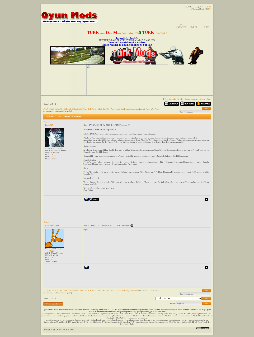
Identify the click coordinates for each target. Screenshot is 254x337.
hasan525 (49, 125)
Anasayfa (181, 27)
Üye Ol (193, 27)
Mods (95, 33)
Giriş (206, 27)
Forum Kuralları (191, 99)
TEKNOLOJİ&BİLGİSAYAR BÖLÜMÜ (80, 109)
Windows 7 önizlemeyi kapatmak (124, 109)
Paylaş (46, 122)
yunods (113, 33)
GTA (144, 33)
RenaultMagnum (52, 225)
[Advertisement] (107, 211)
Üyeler (180, 99)
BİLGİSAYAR (103, 109)
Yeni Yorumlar (170, 99)
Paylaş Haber (127, 33)
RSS (209, 9)
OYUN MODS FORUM (52, 109)
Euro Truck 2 (161, 33)
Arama (202, 99)
